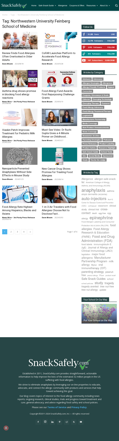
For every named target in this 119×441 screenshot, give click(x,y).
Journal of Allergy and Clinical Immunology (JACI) (97, 248)
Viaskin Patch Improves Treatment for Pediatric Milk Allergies (18, 133)
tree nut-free (107, 286)
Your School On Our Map (95, 299)
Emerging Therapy (91, 103)
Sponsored (107, 156)
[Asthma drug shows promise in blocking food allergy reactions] (19, 78)
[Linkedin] (52, 422)
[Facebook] (38, 422)
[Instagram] (45, 421)
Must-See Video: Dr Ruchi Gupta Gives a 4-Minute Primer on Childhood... (56, 133)
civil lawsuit (92, 206)
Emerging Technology (102, 99)
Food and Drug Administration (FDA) (98, 238)
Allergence (107, 83)
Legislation (87, 115)
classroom (103, 205)
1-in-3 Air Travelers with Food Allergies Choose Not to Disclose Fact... (59, 210)
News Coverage (90, 131)
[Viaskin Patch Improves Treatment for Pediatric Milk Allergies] (19, 117)
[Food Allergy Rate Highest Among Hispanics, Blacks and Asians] (19, 194)
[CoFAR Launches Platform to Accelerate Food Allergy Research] (59, 40)
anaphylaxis (93, 190)
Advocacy (97, 79)
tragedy (109, 283)
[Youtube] (80, 422)
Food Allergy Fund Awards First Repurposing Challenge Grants (58, 94)
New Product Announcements (96, 127)
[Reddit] (66, 422)
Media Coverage (90, 123)
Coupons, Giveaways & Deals (96, 95)
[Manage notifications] (6, 427)
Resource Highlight (107, 147)
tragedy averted (90, 286)
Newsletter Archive (91, 135)
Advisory (87, 79)
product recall (110, 275)
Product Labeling (106, 143)
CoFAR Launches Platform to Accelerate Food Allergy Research (58, 56)
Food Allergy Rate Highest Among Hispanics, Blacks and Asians (19, 210)
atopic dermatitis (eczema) (94, 194)
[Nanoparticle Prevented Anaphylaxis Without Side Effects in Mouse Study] (19, 156)
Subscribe (110, 60)
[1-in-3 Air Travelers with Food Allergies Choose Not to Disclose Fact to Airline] (59, 194)
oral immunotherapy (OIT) (94, 266)
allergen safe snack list (99, 180)
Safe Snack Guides (94, 278)
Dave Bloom (7, 64)
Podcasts (108, 139)
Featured (106, 103)
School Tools (106, 152)
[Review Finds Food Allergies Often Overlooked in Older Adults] (19, 40)
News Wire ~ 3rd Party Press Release (18, 101)
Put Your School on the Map (98, 320)
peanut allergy (92, 275)
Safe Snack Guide (90, 152)
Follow (111, 41)
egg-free (102, 213)
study (99, 282)
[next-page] (30, 231)
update (102, 289)
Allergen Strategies (91, 83)
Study (85, 160)
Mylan (94, 264)
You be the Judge (98, 160)
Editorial (86, 99)
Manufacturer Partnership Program (96, 259)
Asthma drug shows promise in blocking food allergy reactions (19, 94)
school (110, 278)
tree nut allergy (90, 289)
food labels (87, 244)
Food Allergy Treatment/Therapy (97, 111)
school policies (87, 283)
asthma (110, 190)
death (94, 213)
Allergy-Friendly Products (94, 87)
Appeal (111, 87)
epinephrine (101, 217)
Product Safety (89, 147)
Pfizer (101, 275)
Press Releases (90, 143)
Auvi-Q (110, 199)
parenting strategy (93, 272)
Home (5, 15)
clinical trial (93, 209)
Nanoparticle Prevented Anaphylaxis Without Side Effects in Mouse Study (16, 172)
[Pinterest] (59, 422)
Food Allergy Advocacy (93, 107)
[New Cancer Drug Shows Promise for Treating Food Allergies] (59, 156)
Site (84, 156)
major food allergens (93, 255)
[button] (116, 5)
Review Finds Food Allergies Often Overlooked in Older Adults (18, 56)
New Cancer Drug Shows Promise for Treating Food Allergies (57, 172)
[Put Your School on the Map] (99, 313)
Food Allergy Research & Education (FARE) (95, 232)
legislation (86, 254)
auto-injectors (94, 198)
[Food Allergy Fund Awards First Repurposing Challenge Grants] (59, 78)
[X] (73, 422)
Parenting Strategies (92, 139)
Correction (87, 91)
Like (113, 34)
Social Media (94, 156)
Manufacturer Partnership (94, 119)
